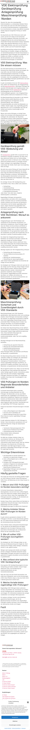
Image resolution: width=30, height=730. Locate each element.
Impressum (23, 728)
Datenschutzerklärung (16, 728)
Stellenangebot (6, 678)
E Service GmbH (6, 681)
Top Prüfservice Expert (8, 696)
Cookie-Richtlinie (7, 728)
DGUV (4, 674)
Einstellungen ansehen (15, 725)
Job (3, 679)
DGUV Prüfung (6, 673)
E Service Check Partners (9, 686)
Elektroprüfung (24, 83)
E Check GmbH (6, 683)
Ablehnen (15, 721)
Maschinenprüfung (10, 86)
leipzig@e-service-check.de (9, 657)
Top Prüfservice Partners (8, 698)
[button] (28, 702)
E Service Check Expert (8, 685)
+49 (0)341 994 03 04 (8, 654)
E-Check (4, 695)
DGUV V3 (4, 676)
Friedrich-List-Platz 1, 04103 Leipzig (11, 652)
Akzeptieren (15, 717)
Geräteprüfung (17, 89)
